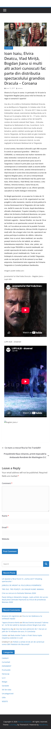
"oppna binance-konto (11, 622)
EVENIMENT (8, 48)
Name (5, 516)
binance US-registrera (10, 616)
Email (5, 527)
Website (5, 539)
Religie (4, 682)
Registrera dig (7, 629)
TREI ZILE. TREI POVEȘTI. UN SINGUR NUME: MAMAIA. (23, 589)
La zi (3, 678)
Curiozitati (6, 662)
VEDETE (5, 701)
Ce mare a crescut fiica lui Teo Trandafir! (23, 447)
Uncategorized (7, 693)
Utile (4, 697)
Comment (7, 483)
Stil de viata (6, 689)
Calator (5, 635)
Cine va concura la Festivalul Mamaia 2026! (19, 593)
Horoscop (5, 674)
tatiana (20, 88)
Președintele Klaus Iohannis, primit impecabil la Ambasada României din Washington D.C (25, 456)
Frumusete (6, 670)
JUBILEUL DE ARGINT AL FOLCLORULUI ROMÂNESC (22, 585)
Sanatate (5, 686)
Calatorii (5, 658)
